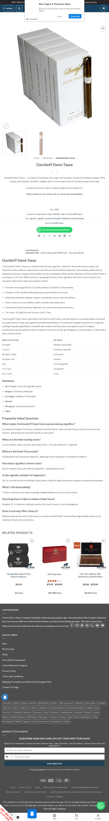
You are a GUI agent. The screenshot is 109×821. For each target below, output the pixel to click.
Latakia (96, 712)
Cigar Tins (65, 214)
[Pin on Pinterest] (59, 236)
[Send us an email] (87, 625)
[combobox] (9, 757)
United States (56, 721)
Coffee (33, 708)
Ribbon (18, 721)
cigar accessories (66, 703)
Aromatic (6, 703)
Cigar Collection (53, 214)
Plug (95, 717)
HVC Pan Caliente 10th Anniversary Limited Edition (90, 575)
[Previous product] (57, 171)
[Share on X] (49, 236)
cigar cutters (91, 703)
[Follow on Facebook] (72, 625)
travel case (43, 721)
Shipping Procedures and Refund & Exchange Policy (27, 681)
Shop (4, 643)
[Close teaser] (17, 817)
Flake (97, 708)
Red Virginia (8, 721)
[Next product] (52, 171)
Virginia (67, 721)
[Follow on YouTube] (102, 625)
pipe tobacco (86, 717)
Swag (35, 721)
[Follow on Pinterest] (97, 625)
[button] (8, 8)
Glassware (37, 712)
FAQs (5, 654)
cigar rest (6, 708)
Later (59, 16)
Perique (63, 717)
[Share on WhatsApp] (39, 236)
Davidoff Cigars (76, 214)
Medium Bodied (77, 218)
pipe (70, 717)
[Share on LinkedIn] (64, 236)
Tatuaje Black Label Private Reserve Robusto (19, 575)
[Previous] (7, 77)
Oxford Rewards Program (14, 665)
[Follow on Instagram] (77, 625)
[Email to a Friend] (54, 236)
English (89, 708)
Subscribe (75, 16)
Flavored (6, 712)
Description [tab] (32, 253)
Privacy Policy (9, 670)
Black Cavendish (29, 703)
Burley (54, 703)
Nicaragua (43, 717)
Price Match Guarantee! (14, 660)
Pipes (77, 717)
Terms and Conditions (12, 676)
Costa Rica (42, 708)
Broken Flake (44, 703)
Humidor (78, 712)
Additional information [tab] (54, 253)
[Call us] (92, 625)
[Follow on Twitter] (82, 625)
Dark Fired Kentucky (57, 708)
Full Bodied (66, 218)
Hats (46, 712)
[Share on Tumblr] (70, 236)
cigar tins (33, 218)
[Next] (101, 77)
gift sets (27, 712)
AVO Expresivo (54, 574)
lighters (6, 717)
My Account (8, 649)
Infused (88, 712)
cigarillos (40, 218)
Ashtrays (16, 703)
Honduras (54, 712)
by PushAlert (33, 19)
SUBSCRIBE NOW (54, 763)
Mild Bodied (31, 717)
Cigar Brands (47, 158)
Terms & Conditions (38, 769)
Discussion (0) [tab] (76, 253)
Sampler (26, 721)
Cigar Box (79, 703)
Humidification (67, 712)
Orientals (53, 717)
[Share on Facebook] (44, 236)
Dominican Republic (53, 218)
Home (36, 158)
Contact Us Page (10, 687)
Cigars (15, 708)
